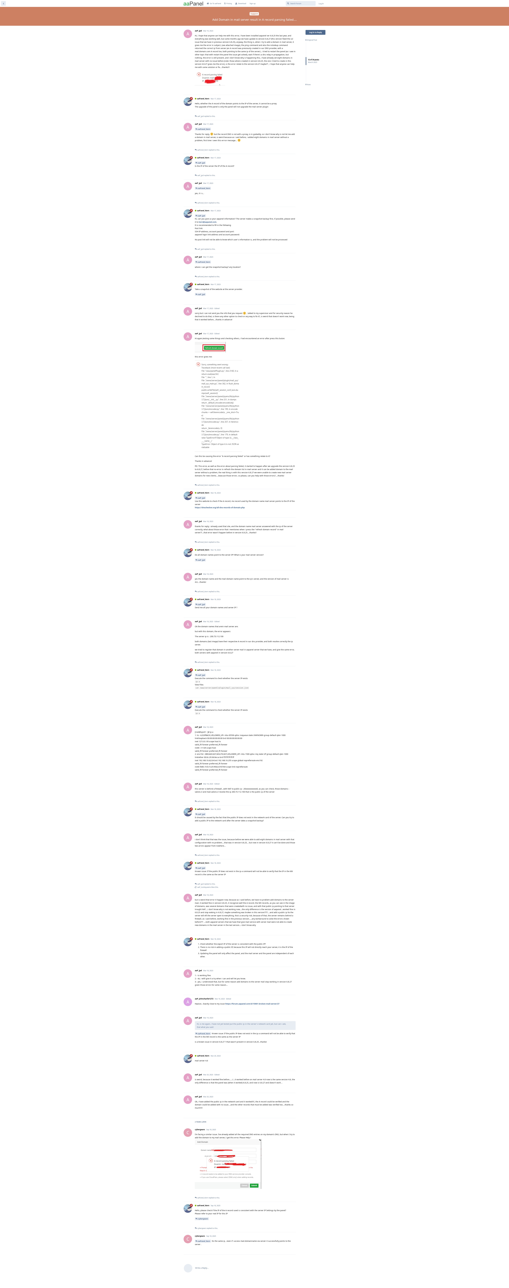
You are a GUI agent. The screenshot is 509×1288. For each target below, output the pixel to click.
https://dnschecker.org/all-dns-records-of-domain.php (220, 507)
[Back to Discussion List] (3, 3)
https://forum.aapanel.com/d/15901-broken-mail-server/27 (252, 1003)
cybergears (203, 1218)
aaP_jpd (201, 163)
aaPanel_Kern (204, 129)
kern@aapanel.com (207, 222)
